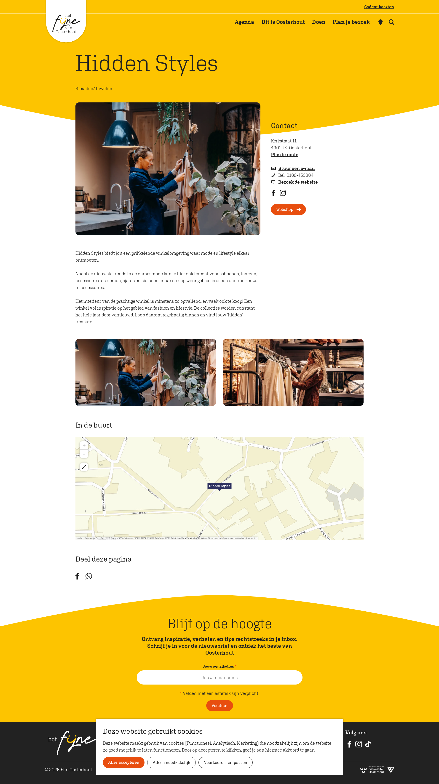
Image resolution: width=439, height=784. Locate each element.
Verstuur (219, 705)
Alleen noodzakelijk (171, 762)
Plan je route (284, 154)
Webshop (284, 209)
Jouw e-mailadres (220, 667)
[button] (219, 488)
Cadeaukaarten (379, 6)
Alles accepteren (123, 762)
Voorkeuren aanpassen (225, 762)
